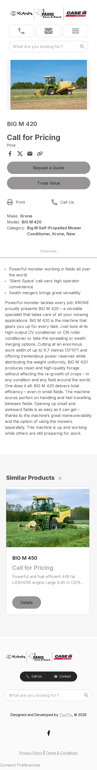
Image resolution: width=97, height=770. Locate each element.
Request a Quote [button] (48, 167)
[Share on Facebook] (10, 154)
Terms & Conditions (62, 753)
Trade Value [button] (48, 183)
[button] (21, 31)
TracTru (65, 715)
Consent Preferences (20, 765)
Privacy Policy (31, 753)
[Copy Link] (40, 154)
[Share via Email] (30, 154)
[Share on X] (20, 154)
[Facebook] (49, 733)
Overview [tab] (48, 251)
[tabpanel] (48, 85)
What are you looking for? (38, 46)
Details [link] (26, 602)
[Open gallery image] (48, 85)
